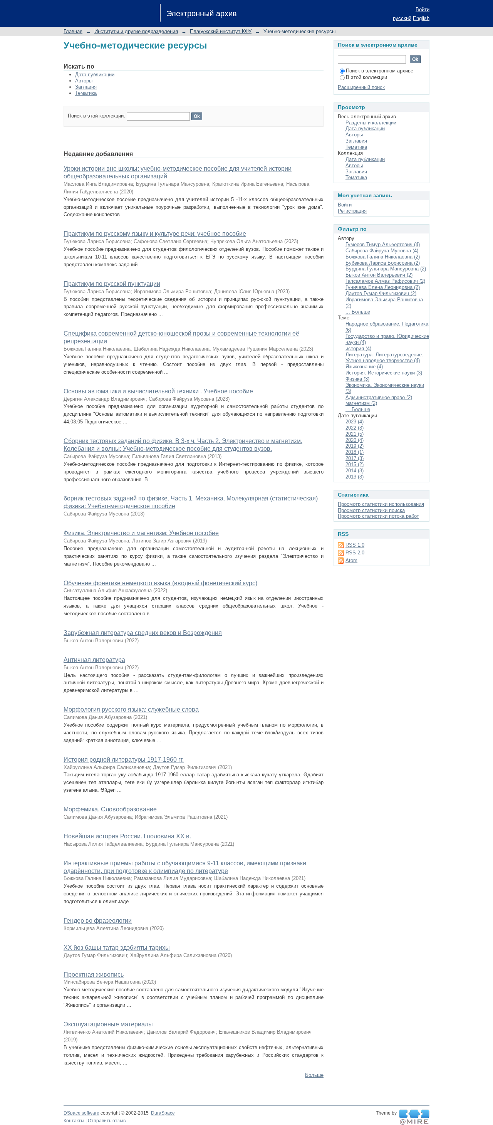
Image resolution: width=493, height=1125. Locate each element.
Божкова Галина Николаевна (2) (382, 257)
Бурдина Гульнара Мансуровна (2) (385, 269)
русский (402, 18)
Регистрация (352, 211)
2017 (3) (354, 458)
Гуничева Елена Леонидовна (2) (382, 287)
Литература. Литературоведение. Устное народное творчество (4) (384, 358)
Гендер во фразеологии (98, 920)
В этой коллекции (366, 77)
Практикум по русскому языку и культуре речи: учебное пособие (155, 233)
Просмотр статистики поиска (371, 510)
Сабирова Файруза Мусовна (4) (381, 251)
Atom (351, 560)
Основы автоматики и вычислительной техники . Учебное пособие (158, 391)
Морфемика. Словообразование (110, 809)
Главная (73, 31)
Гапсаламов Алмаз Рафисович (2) (385, 281)
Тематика (86, 93)
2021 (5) (354, 434)
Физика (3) (357, 379)
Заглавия (86, 87)
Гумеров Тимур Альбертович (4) (382, 244)
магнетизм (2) (361, 403)
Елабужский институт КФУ (221, 31)
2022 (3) (354, 428)
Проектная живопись (94, 974)
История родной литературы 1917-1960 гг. (124, 759)
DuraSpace (163, 1113)
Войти (422, 9)
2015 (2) (354, 464)
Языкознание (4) (364, 366)
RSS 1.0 (354, 545)
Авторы (83, 81)
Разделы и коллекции (370, 123)
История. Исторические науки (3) (383, 373)
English (421, 18)
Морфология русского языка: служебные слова (131, 709)
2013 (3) (354, 477)
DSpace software (81, 1113)
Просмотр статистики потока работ (378, 516)
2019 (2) (354, 446)
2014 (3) (354, 471)
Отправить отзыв (107, 1120)
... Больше (357, 312)
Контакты (74, 1120)
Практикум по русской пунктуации (112, 283)
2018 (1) (354, 452)
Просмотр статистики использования (381, 504)
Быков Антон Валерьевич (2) (379, 275)
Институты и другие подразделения (136, 31)
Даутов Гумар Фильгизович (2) (380, 293)
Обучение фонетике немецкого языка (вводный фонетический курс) (160, 583)
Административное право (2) (378, 397)
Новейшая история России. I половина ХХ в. (127, 836)
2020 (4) (354, 440)
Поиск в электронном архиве (379, 71)
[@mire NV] (414, 1117)
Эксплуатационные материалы (108, 1024)
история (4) (358, 348)
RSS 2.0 (354, 553)
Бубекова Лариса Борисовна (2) (382, 263)
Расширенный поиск (361, 87)
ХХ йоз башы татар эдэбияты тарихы (117, 947)
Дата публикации (94, 74)
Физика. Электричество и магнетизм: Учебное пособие (141, 533)
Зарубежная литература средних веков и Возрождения (143, 633)
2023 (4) (354, 422)
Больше (314, 1075)
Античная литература (94, 660)
